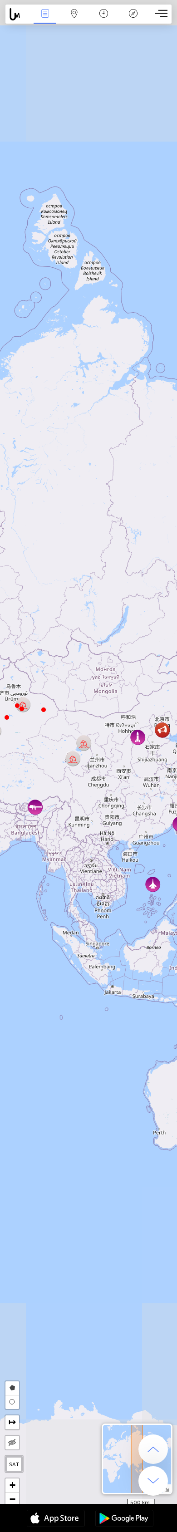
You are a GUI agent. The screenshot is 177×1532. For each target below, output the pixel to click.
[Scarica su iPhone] (56, 1519)
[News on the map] (17, 14)
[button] (17, 705)
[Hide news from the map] (12, 1442)
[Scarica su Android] (124, 1519)
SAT (14, 1464)
